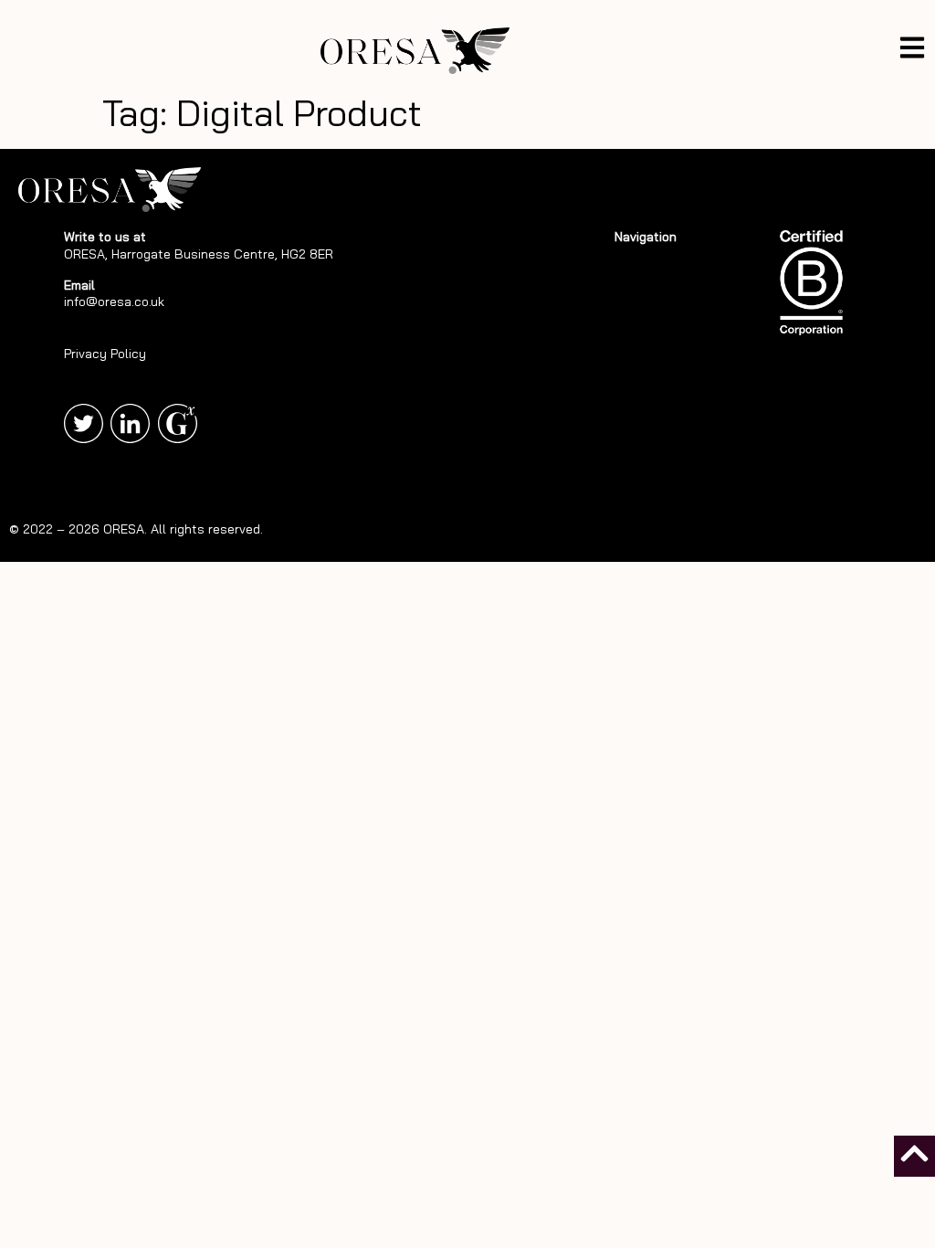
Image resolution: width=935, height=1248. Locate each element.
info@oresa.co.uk (114, 301)
